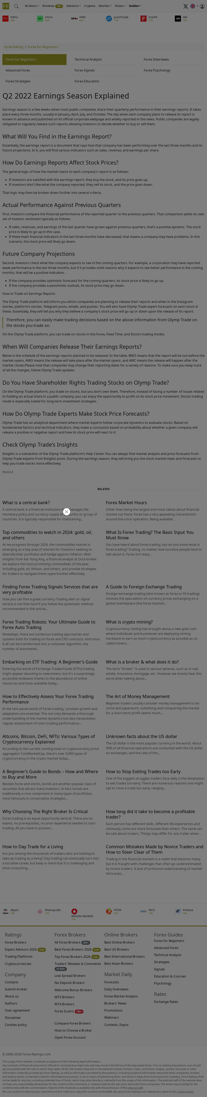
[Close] (66, 512)
